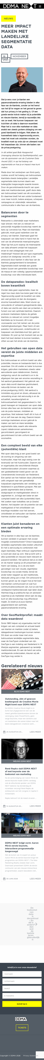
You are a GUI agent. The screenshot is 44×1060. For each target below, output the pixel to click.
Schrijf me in (22, 1004)
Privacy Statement (30, 1055)
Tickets (22, 1028)
